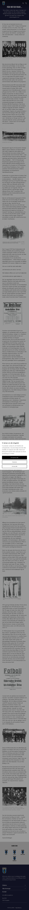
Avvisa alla (14, 466)
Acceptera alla (14, 457)
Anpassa (14, 462)
